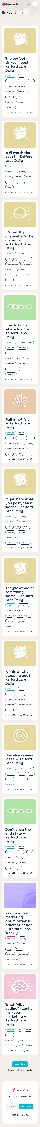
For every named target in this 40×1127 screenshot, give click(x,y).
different (21, 1035)
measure (9, 448)
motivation (11, 107)
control (9, 527)
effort (31, 81)
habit (18, 358)
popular (9, 454)
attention (28, 166)
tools (20, 1045)
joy (30, 92)
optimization (22, 102)
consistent (22, 348)
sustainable (21, 97)
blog (30, 342)
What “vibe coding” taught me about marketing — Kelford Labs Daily (18, 1014)
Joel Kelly (10, 112)
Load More (20, 1064)
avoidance (10, 81)
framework (10, 532)
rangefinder (11, 275)
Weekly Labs (11, 938)
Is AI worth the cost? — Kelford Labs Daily (18, 156)
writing (9, 97)
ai (20, 166)
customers (10, 353)
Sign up (13, 1096)
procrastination (26, 369)
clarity (29, 768)
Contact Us (25, 1096)
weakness (10, 626)
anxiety (22, 342)
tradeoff (23, 275)
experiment (11, 1040)
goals (19, 443)
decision (30, 438)
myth (18, 537)
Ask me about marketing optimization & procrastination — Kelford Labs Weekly (19, 923)
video (28, 1045)
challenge (10, 348)
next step (22, 364)
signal (29, 454)
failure (9, 86)
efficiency (22, 943)
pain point (11, 621)
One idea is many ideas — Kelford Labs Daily (19, 759)
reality (19, 454)
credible (21, 171)
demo (18, 259)
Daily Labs (11, 76)
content (21, 81)
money (20, 857)
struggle (10, 868)
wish (19, 868)
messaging (10, 92)
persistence (11, 369)
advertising (23, 605)
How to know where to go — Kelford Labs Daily (17, 331)
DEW (18, 527)
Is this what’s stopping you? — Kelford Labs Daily (19, 677)
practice (10, 102)
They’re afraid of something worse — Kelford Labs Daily (19, 594)
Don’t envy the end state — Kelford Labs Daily (18, 835)
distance (28, 259)
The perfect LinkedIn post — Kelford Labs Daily (18, 64)
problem (22, 621)
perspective (22, 779)
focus (31, 774)
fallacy (9, 443)
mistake (9, 537)
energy (9, 176)
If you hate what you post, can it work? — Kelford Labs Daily (19, 505)
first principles (13, 264)
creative (10, 1035)
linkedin (20, 86)
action (21, 76)
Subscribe (26, 1106)
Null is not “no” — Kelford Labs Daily (18, 423)
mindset (21, 92)
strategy (10, 1045)
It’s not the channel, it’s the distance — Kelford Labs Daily (19, 240)
